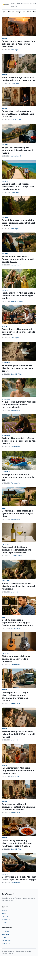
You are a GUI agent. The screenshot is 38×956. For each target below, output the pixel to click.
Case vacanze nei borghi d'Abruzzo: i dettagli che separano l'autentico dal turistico (18, 807)
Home (4, 12)
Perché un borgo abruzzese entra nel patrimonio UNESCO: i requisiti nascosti (18, 734)
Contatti (4, 937)
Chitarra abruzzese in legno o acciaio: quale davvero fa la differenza (16, 659)
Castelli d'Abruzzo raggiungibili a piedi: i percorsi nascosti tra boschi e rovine (19, 223)
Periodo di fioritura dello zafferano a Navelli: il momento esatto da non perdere (19, 441)
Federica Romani (16, 556)
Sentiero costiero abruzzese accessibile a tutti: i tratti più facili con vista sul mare (18, 186)
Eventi (4, 326)
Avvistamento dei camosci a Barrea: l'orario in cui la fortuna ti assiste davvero (18, 259)
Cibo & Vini (27, 12)
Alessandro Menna (17, 301)
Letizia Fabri (15, 592)
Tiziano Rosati (15, 83)
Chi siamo (5, 931)
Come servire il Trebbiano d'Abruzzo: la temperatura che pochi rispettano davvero (16, 550)
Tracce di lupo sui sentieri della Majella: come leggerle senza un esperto (17, 368)
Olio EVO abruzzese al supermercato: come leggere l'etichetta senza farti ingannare (17, 622)
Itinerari (11, 12)
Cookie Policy (6, 943)
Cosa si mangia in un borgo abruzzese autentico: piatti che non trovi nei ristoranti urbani (17, 843)
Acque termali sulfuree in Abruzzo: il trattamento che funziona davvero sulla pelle (19, 404)
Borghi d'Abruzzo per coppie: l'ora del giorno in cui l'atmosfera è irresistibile (18, 44)
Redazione (5, 934)
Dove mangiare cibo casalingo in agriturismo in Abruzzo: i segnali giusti (17, 513)
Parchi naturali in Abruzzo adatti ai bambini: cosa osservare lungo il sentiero (18, 295)
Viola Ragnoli (15, 50)
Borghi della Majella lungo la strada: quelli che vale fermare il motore (17, 150)
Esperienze (6, 363)
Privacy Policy (7, 940)
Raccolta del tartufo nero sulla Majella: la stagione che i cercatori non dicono (18, 586)
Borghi (18, 12)
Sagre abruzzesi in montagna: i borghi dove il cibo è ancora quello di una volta (18, 332)
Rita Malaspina (15, 483)
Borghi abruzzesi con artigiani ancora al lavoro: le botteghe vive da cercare (18, 114)
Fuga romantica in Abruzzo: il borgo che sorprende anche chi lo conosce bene (18, 770)
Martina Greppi (16, 156)
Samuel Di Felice (16, 120)
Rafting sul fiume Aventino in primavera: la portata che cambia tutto (18, 477)
